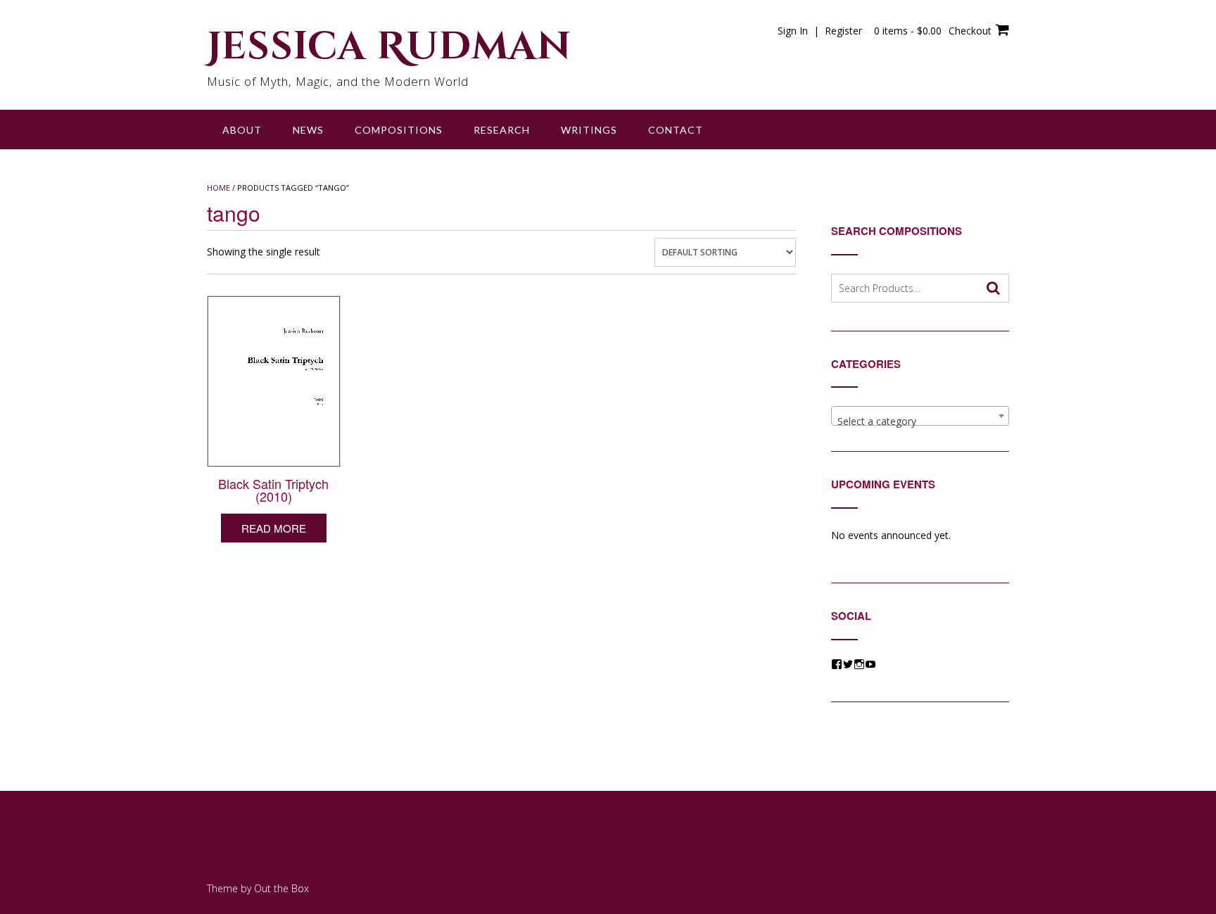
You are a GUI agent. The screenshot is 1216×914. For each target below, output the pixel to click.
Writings (589, 130)
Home (218, 187)
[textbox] (920, 421)
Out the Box (281, 888)
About (242, 130)
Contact (675, 130)
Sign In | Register (820, 30)
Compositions (399, 130)
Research (502, 130)
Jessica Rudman (389, 47)
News (308, 130)
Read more (273, 528)
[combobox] (920, 416)
